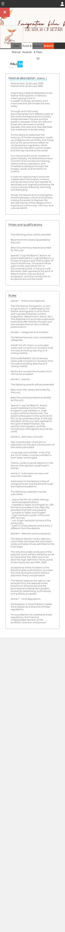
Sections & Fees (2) (38, 52)
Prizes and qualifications (25, 224)
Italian (12, 64)
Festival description (27, 78)
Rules (12, 295)
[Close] (5, 12)
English (21, 64)
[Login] (62, 3)
